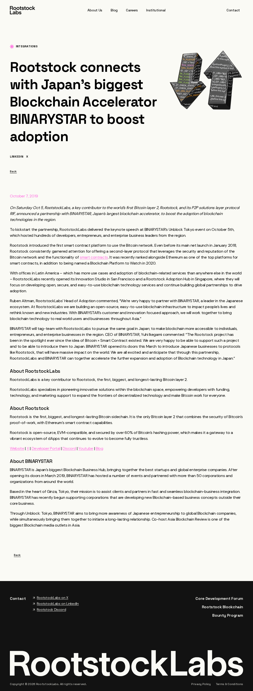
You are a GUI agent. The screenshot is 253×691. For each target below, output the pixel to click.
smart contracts (94, 257)
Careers (132, 10)
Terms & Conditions (229, 684)
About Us (94, 10)
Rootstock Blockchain (222, 607)
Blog (114, 10)
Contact (233, 10)
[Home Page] (22, 9)
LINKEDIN (16, 157)
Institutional (155, 10)
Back (13, 171)
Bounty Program (227, 615)
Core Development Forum (219, 598)
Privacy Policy (201, 684)
